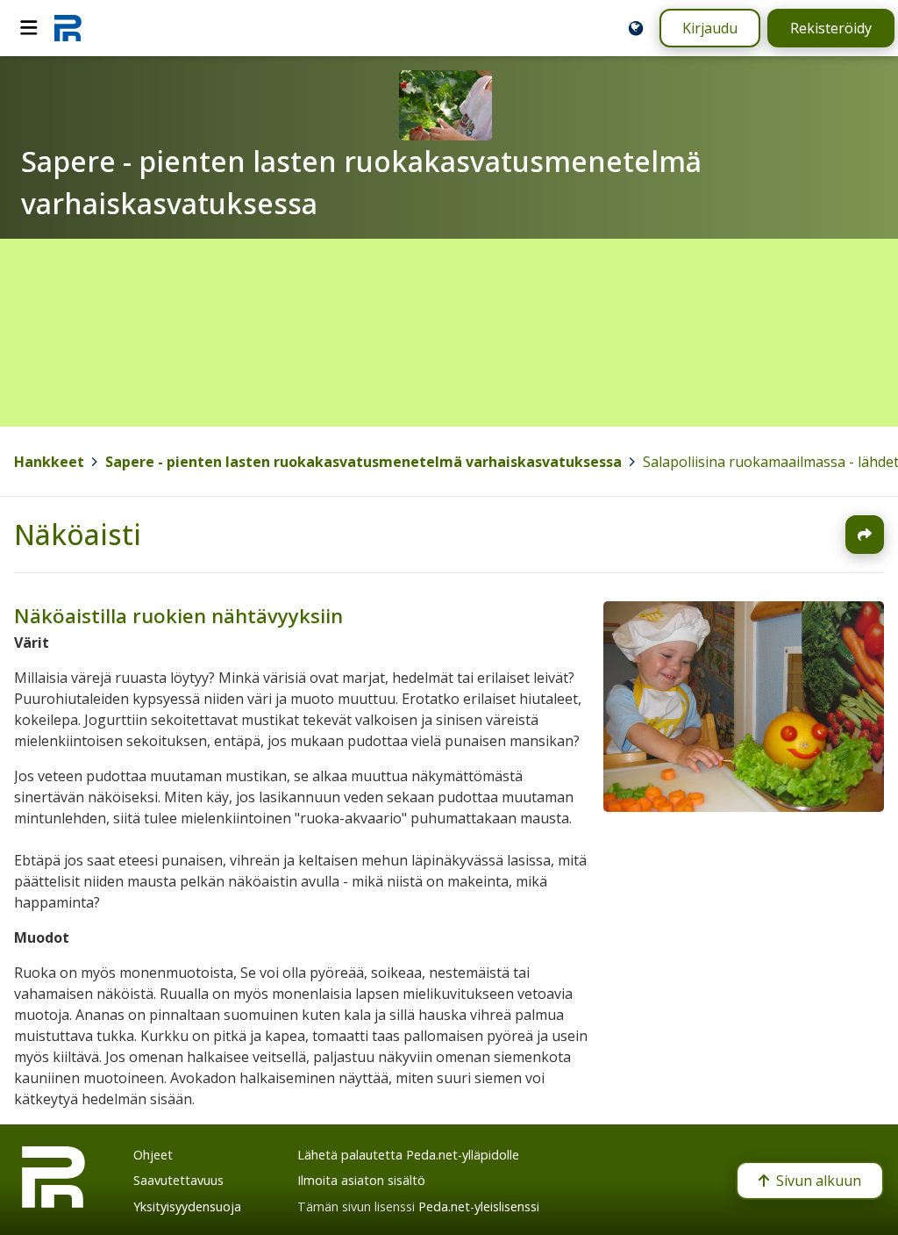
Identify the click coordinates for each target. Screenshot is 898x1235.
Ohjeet (153, 1154)
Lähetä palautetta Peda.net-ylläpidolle (408, 1154)
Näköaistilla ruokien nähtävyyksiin (178, 615)
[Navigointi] (29, 28)
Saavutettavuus (178, 1180)
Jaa (864, 534)
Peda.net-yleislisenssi (478, 1206)
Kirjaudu (710, 28)
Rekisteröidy (831, 28)
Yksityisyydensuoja (187, 1206)
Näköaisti (77, 534)
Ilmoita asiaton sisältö (361, 1180)
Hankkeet (49, 461)
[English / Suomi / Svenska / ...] (635, 28)
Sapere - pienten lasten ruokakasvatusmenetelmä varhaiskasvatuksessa (363, 461)
